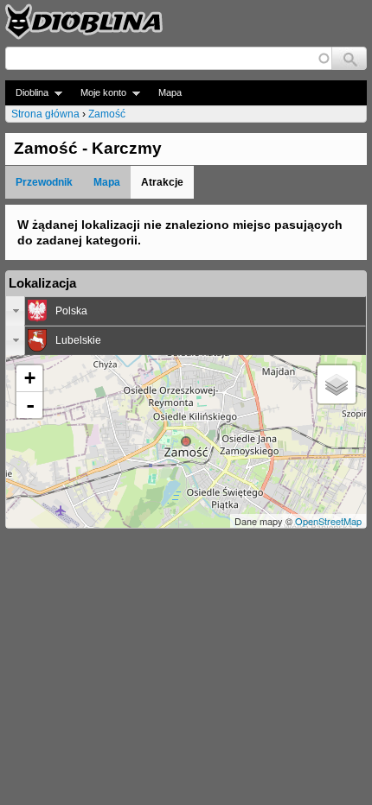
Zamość (106, 114)
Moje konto (98, 92)
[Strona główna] (84, 21)
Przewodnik (44, 182)
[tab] (186, 311)
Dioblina (26, 92)
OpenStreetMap (328, 521)
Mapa (170, 92)
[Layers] (336, 384)
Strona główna (45, 114)
